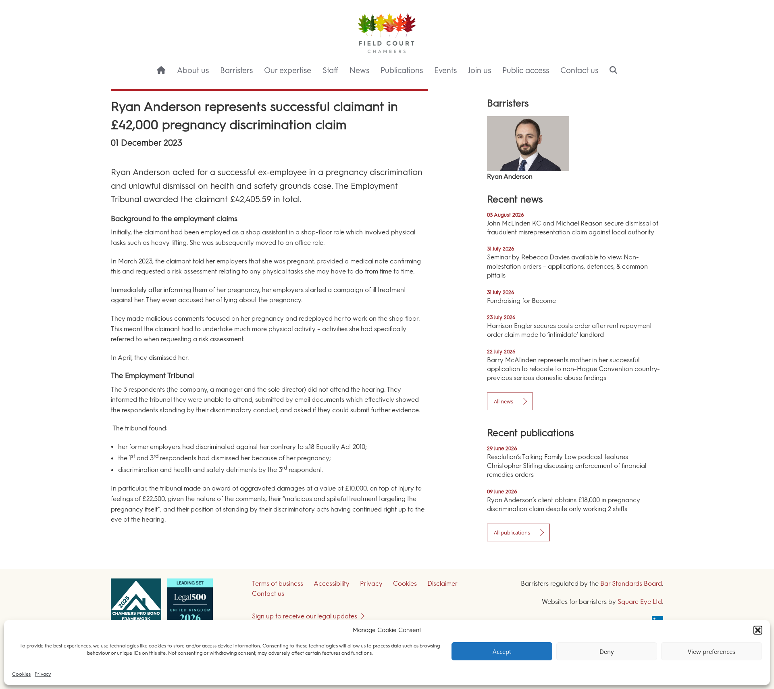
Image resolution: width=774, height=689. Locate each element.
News (359, 70)
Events (445, 70)
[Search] (613, 71)
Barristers (236, 70)
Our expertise (287, 70)
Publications (402, 70)
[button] (758, 630)
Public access (525, 70)
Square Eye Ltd (640, 601)
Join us (479, 70)
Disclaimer (442, 583)
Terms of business (277, 583)
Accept (502, 651)
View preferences (711, 651)
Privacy (43, 674)
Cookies (21, 674)
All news (503, 401)
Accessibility (332, 583)
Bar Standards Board (631, 583)
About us (193, 70)
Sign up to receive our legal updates (304, 616)
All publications (512, 532)
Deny (606, 651)
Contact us (579, 70)
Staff (330, 70)
